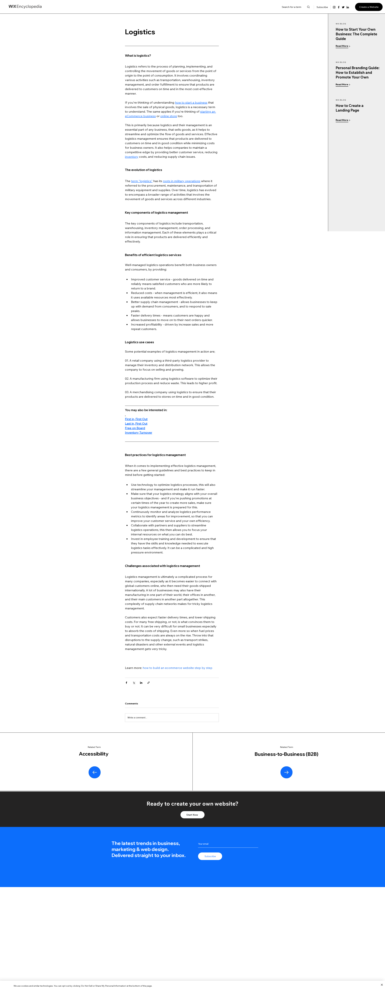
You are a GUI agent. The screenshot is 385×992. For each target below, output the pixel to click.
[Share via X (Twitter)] (133, 682)
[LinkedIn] (347, 7)
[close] (381, 985)
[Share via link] (148, 682)
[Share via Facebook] (126, 682)
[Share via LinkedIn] (141, 682)
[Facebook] (338, 7)
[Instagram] (334, 7)
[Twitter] (343, 7)
